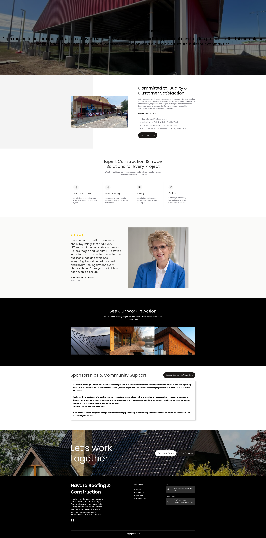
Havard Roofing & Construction (91, 488)
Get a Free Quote (166, 453)
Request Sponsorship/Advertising (179, 375)
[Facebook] (72, 520)
